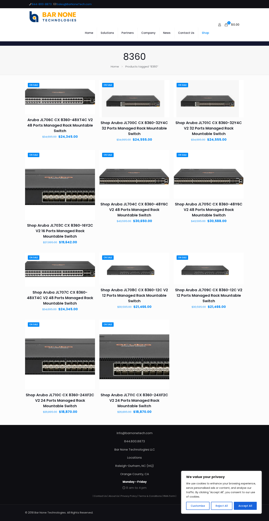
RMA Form (169, 496)
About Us (114, 496)
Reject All (222, 506)
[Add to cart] (90, 85)
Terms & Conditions (150, 496)
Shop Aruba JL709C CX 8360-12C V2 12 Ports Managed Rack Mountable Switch (208, 295)
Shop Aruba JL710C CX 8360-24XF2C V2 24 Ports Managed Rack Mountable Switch (60, 400)
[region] (221, 492)
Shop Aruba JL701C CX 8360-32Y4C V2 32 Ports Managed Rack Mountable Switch (208, 128)
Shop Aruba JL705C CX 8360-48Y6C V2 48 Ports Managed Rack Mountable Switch (208, 210)
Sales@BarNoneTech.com (74, 4)
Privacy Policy (129, 496)
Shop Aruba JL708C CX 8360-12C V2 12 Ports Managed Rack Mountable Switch (134, 295)
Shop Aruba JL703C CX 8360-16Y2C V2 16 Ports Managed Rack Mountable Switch (60, 231)
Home (115, 66)
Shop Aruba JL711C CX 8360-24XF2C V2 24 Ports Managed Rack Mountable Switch (134, 400)
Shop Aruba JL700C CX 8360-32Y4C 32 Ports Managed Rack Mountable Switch (134, 128)
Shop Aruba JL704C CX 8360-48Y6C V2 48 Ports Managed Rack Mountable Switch (134, 210)
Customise (198, 506)
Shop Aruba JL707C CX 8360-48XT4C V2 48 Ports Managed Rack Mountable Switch (60, 298)
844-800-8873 (42, 4)
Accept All (245, 506)
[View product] (90, 93)
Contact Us (100, 496)
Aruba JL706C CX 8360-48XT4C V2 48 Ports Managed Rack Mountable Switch (60, 125)
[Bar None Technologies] (55, 16)
